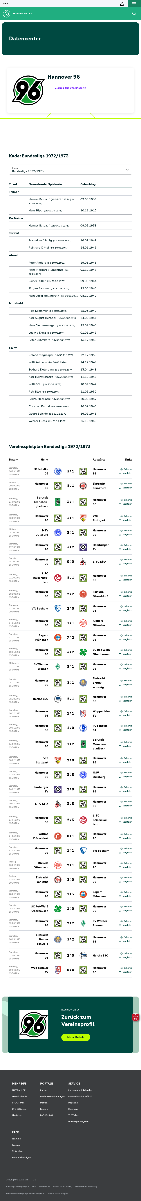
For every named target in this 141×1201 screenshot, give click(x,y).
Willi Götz (35, 384)
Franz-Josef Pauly (40, 240)
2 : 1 (70, 486)
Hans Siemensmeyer (42, 325)
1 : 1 (70, 623)
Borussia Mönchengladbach (41, 502)
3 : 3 (70, 775)
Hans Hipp (36, 210)
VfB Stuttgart (99, 518)
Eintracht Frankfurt (99, 486)
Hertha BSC (40, 698)
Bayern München (41, 637)
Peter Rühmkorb (39, 340)
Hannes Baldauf (39, 199)
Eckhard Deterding (41, 369)
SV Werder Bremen (41, 666)
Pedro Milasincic (39, 399)
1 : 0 (70, 728)
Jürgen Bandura (39, 288)
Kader (15, 168)
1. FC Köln (99, 561)
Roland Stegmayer (41, 355)
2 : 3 (70, 820)
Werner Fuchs (38, 421)
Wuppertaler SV (101, 713)
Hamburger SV (101, 547)
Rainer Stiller (37, 281)
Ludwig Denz (37, 332)
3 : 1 (70, 471)
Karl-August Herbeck (42, 318)
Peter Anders (37, 262)
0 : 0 (70, 562)
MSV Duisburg (41, 532)
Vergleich (127, 473)
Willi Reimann (38, 362)
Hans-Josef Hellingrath (44, 295)
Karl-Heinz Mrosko (41, 376)
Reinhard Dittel (39, 247)
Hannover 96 (99, 471)
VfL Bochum (40, 608)
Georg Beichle (38, 413)
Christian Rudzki (39, 406)
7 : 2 (70, 637)
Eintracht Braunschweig (99, 683)
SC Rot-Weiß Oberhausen (101, 652)
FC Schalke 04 (40, 471)
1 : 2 (70, 744)
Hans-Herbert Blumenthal (46, 269)
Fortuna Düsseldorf (100, 594)
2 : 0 (70, 608)
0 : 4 (70, 970)
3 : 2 (70, 547)
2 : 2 (70, 594)
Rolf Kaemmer (38, 310)
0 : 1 (70, 836)
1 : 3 (70, 894)
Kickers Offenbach (100, 623)
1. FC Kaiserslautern (40, 578)
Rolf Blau (35, 391)
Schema (128, 469)
